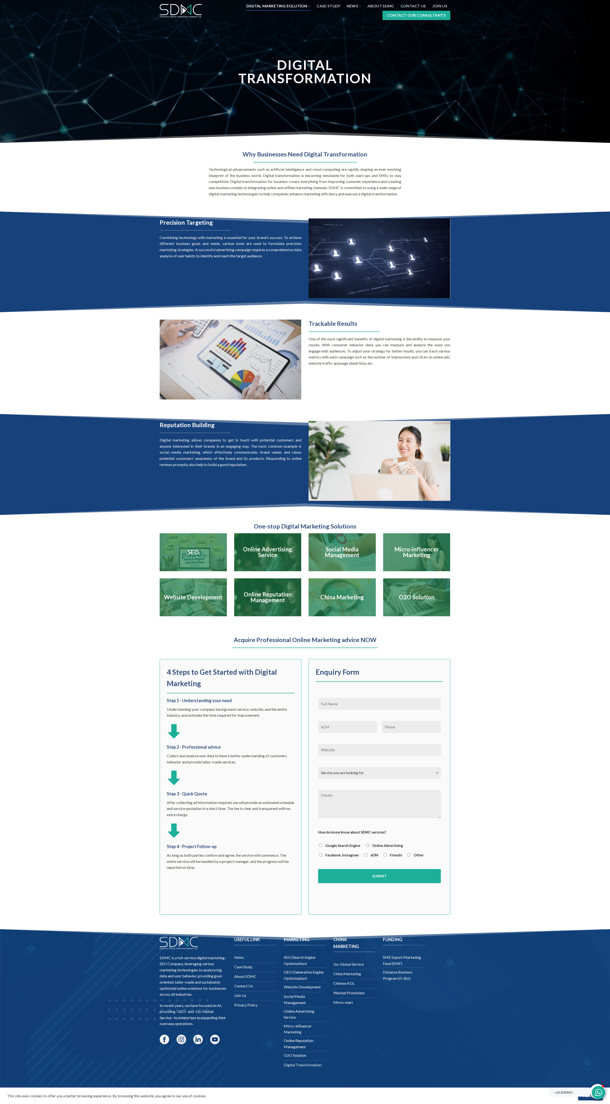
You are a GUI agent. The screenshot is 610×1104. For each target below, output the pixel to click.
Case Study (328, 6)
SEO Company (171, 963)
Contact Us (413, 6)
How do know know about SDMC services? (352, 832)
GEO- (182, 1011)
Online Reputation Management (268, 597)
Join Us (439, 6)
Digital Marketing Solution (276, 6)
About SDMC (380, 6)
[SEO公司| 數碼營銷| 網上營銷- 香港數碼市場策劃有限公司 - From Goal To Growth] (181, 11)
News (352, 6)
